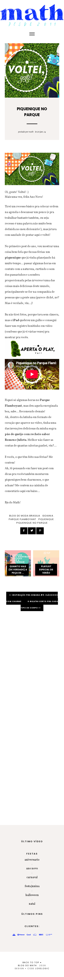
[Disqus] (32, 664)
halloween (32, 895)
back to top (31, 962)
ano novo (32, 868)
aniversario (32, 860)
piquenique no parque (32, 523)
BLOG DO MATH (27, 965)
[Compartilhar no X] (32, 530)
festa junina (32, 886)
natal (32, 904)
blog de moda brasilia (24, 515)
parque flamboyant (22, 519)
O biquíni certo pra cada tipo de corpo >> (39, 604)
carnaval (32, 877)
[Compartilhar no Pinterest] (40, 530)
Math (31, 132)
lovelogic (42, 968)
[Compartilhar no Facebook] (23, 530)
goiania (47, 515)
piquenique (46, 519)
